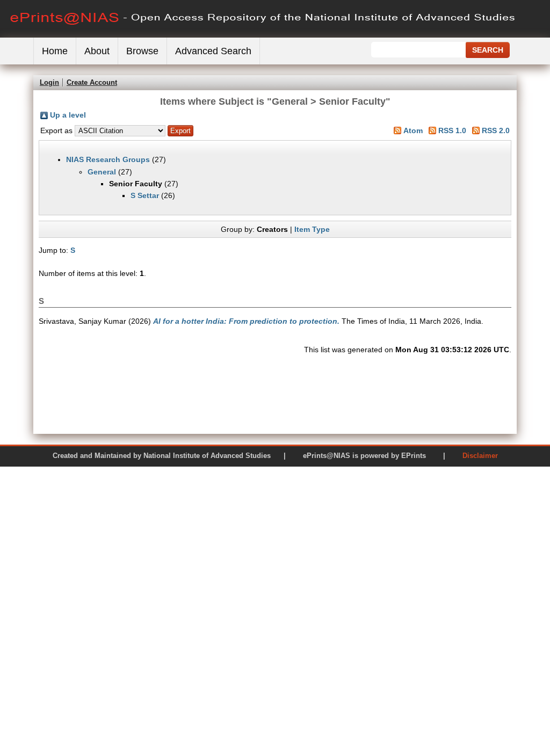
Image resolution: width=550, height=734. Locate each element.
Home (55, 51)
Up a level (68, 115)
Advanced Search (213, 51)
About (97, 51)
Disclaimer (480, 456)
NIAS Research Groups (108, 159)
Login (49, 82)
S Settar (145, 195)
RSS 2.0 (496, 130)
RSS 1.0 (452, 130)
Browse (142, 51)
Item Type (312, 229)
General (102, 172)
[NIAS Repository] (263, 35)
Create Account (92, 82)
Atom (413, 130)
